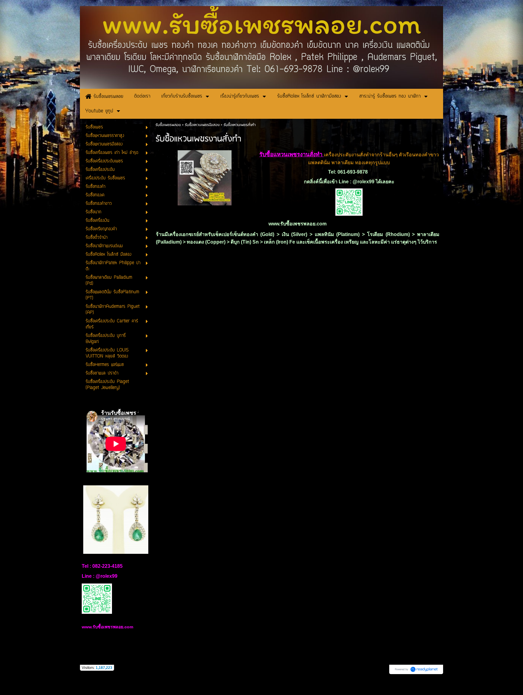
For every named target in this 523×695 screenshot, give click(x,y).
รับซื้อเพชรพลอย (168, 125)
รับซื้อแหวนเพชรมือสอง (202, 125)
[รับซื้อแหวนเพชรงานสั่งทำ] (205, 177)
